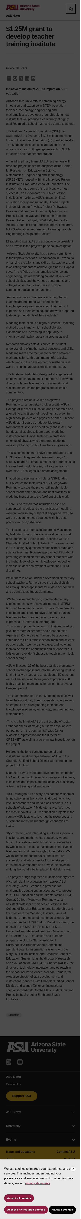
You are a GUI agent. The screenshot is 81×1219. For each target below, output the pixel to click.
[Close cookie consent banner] (73, 1169)
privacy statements (37, 1183)
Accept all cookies (19, 1198)
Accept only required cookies (26, 1209)
